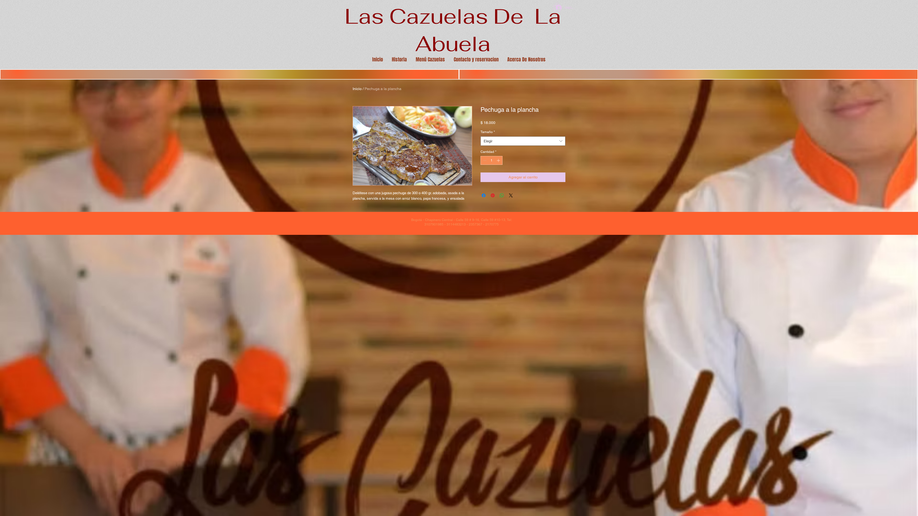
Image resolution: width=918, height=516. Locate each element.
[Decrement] (484, 160)
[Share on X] (511, 195)
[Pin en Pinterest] (493, 195)
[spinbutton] (491, 160)
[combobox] (523, 141)
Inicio (357, 88)
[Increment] (499, 160)
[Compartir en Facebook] (483, 195)
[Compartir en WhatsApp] (502, 195)
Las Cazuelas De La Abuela (453, 29)
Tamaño (488, 132)
